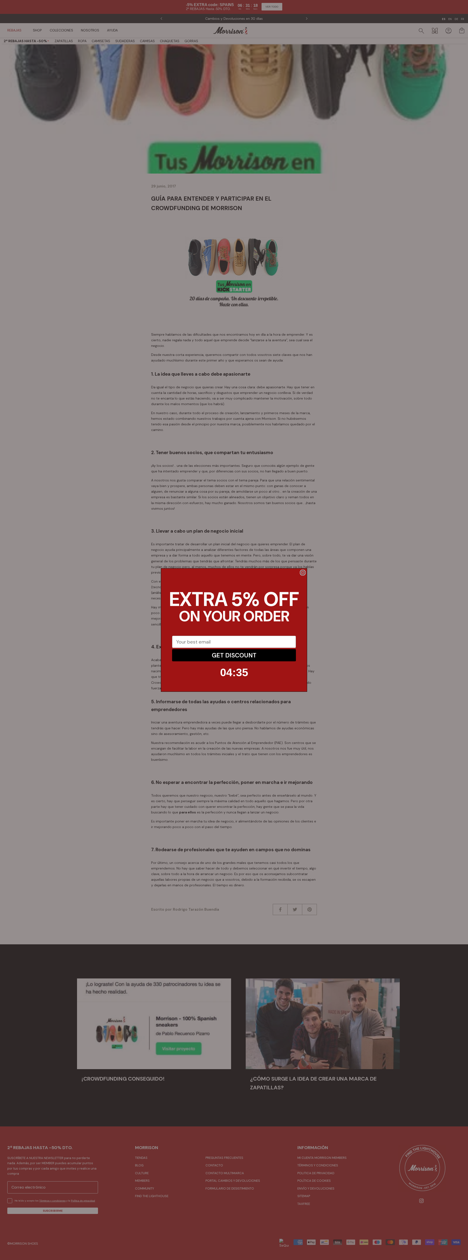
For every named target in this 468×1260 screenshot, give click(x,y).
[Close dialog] (302, 572)
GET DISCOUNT (234, 655)
